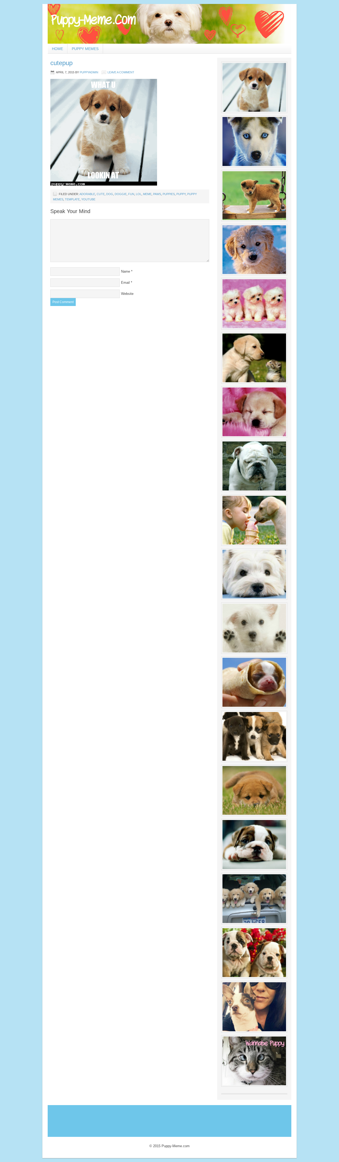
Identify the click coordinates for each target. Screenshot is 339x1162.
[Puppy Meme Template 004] (254, 249)
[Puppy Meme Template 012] (254, 682)
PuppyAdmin (89, 72)
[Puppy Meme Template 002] (254, 141)
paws (157, 194)
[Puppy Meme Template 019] (254, 1006)
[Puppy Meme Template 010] (254, 574)
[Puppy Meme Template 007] (254, 412)
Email (125, 283)
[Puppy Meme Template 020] (254, 1061)
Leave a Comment (121, 72)
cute (101, 194)
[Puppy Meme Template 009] (254, 520)
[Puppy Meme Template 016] (254, 844)
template (72, 199)
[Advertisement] (145, 1120)
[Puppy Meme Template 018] (254, 952)
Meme (147, 194)
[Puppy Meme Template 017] (254, 898)
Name (125, 271)
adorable (87, 194)
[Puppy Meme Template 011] (254, 628)
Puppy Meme (169, 24)
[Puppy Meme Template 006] (254, 358)
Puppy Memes (85, 49)
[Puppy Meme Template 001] (254, 87)
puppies (169, 194)
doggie (121, 194)
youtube (88, 199)
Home (57, 49)
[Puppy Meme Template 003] (254, 195)
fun (131, 194)
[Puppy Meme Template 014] (254, 736)
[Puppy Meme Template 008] (254, 466)
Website (127, 294)
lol (138, 194)
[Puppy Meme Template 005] (254, 303)
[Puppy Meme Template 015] (254, 790)
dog (109, 194)
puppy (181, 194)
